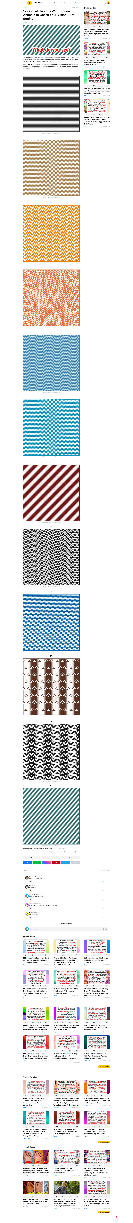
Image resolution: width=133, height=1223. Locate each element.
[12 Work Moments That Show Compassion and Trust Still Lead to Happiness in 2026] (97, 1014)
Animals (86, 1208)
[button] (32, 857)
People (85, 67)
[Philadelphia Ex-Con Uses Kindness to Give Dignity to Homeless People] (66, 1157)
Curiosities (86, 38)
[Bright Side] (35, 3)
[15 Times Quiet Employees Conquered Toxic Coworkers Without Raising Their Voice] (97, 1118)
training (43, 57)
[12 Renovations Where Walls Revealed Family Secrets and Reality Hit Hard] (97, 49)
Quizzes (25, 7)
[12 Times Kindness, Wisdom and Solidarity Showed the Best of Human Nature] (97, 946)
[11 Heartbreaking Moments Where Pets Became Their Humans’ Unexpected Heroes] (66, 977)
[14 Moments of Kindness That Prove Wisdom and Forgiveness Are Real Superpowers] (66, 1118)
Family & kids (87, 1060)
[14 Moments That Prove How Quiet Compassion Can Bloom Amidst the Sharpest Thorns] (36, 946)
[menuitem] (53, 3)
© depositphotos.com (46, 133)
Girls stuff (25, 1175)
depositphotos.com (63, 851)
